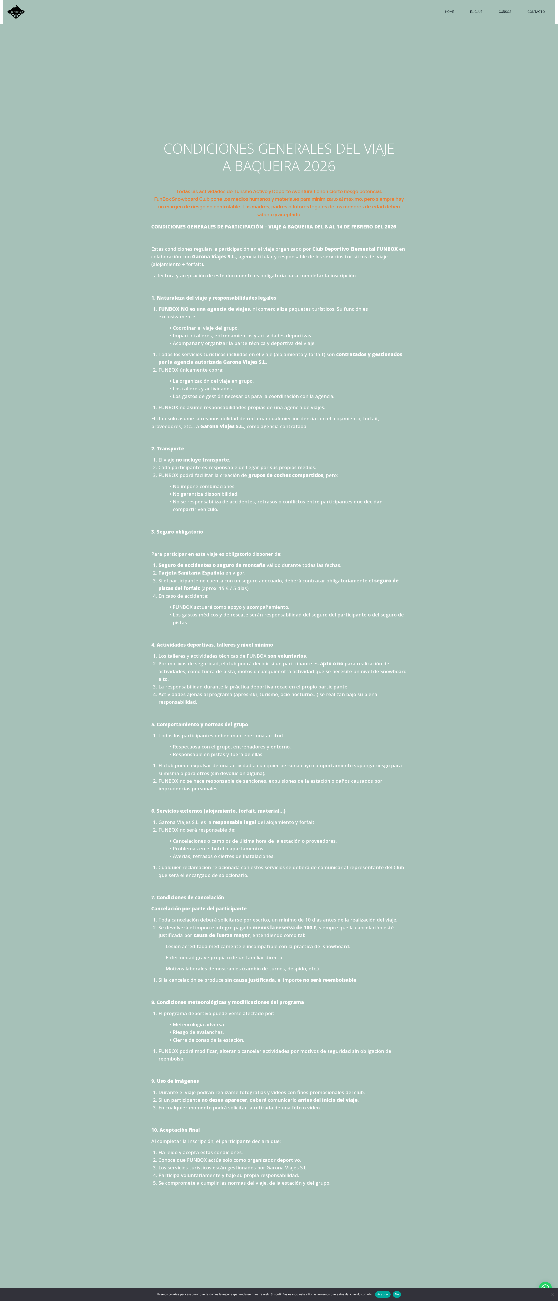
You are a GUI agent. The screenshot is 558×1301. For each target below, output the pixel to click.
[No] (552, 1294)
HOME (449, 12)
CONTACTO (536, 12)
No (397, 1294)
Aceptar (382, 1294)
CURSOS (505, 12)
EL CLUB (476, 12)
